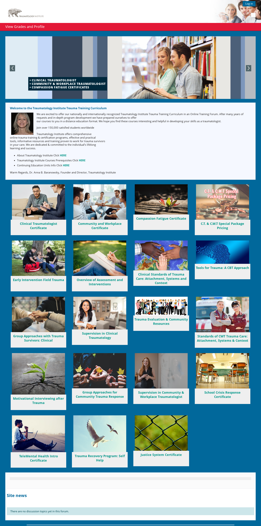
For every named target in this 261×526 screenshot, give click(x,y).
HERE (63, 155)
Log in (249, 3)
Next (248, 68)
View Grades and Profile (25, 26)
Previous (12, 68)
